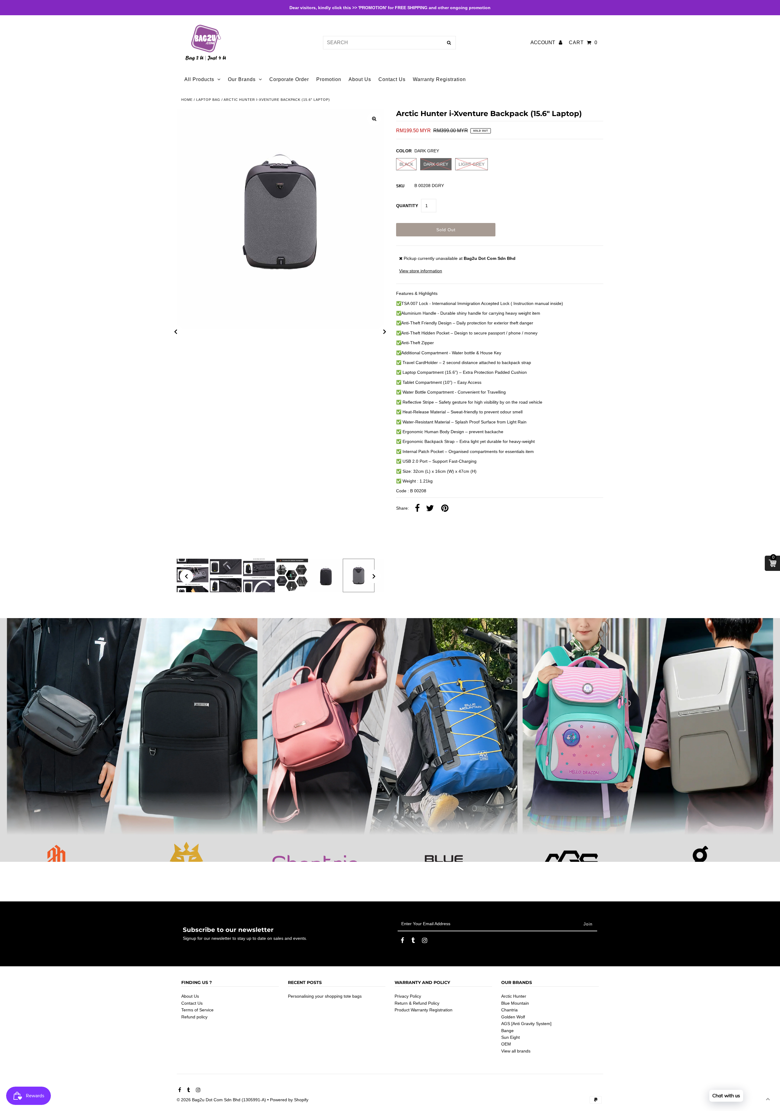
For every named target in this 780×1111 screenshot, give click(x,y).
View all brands (515, 1051)
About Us (190, 996)
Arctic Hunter (513, 996)
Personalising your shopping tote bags (325, 996)
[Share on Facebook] (417, 508)
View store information (420, 270)
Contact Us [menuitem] (392, 79)
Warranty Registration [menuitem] (439, 79)
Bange (507, 1030)
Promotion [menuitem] (328, 79)
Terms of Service (197, 1010)
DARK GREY (436, 164)
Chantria (509, 1010)
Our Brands (242, 79)
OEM (506, 1044)
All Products (199, 79)
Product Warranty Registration (423, 1010)
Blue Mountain (515, 1003)
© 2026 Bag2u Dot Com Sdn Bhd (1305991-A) (221, 1100)
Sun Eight (510, 1037)
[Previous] (176, 331)
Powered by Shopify (289, 1100)
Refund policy (194, 1016)
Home (187, 99)
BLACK (406, 164)
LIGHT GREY (471, 164)
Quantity (407, 205)
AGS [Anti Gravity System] (526, 1023)
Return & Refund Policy (417, 1003)
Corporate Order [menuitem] (289, 79)
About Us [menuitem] (360, 79)
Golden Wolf (513, 1016)
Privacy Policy (408, 996)
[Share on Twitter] (430, 508)
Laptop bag (208, 99)
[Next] (385, 331)
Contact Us (192, 1003)
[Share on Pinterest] (444, 508)
